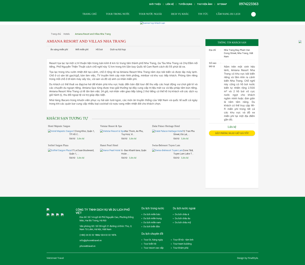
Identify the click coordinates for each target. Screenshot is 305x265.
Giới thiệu (155, 4)
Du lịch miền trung (152, 218)
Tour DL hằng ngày (153, 239)
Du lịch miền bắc (151, 214)
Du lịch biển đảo (151, 226)
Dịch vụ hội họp (118, 49)
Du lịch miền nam (152, 222)
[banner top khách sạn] (152, 23)
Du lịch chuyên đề (152, 233)
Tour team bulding (182, 243)
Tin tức (203, 14)
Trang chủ (89, 14)
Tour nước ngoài (150, 14)
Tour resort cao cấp (153, 247)
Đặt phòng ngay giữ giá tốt (232, 133)
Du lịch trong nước (152, 208)
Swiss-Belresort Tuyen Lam (166, 145)
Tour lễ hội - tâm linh (183, 239)
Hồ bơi (99, 49)
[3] (48, 214)
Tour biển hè (149, 243)
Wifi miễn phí (81, 49)
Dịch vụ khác (180, 14)
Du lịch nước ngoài (184, 208)
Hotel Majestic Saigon (59, 126)
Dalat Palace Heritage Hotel (166, 126)
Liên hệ (170, 4)
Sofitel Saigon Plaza (58, 145)
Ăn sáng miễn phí (59, 49)
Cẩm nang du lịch (228, 14)
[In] (170, 49)
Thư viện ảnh (204, 4)
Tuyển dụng (185, 4)
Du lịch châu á (182, 214)
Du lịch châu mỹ (183, 222)
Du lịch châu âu (182, 218)
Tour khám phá (180, 247)
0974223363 (248, 3)
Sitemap (222, 4)
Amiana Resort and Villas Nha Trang (93, 34)
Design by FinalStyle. (247, 258)
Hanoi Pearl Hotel (109, 145)
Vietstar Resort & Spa (111, 126)
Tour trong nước (118, 14)
